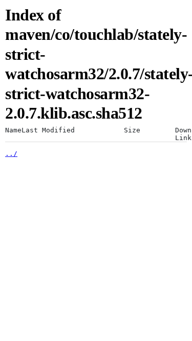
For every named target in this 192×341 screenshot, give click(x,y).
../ (11, 153)
